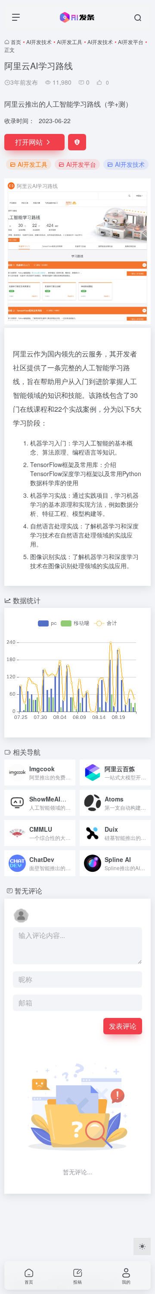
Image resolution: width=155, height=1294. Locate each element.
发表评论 (122, 1026)
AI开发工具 (69, 41)
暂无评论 (28, 891)
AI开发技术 (39, 41)
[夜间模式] (142, 1246)
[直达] (70, 772)
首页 (16, 41)
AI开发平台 (130, 41)
